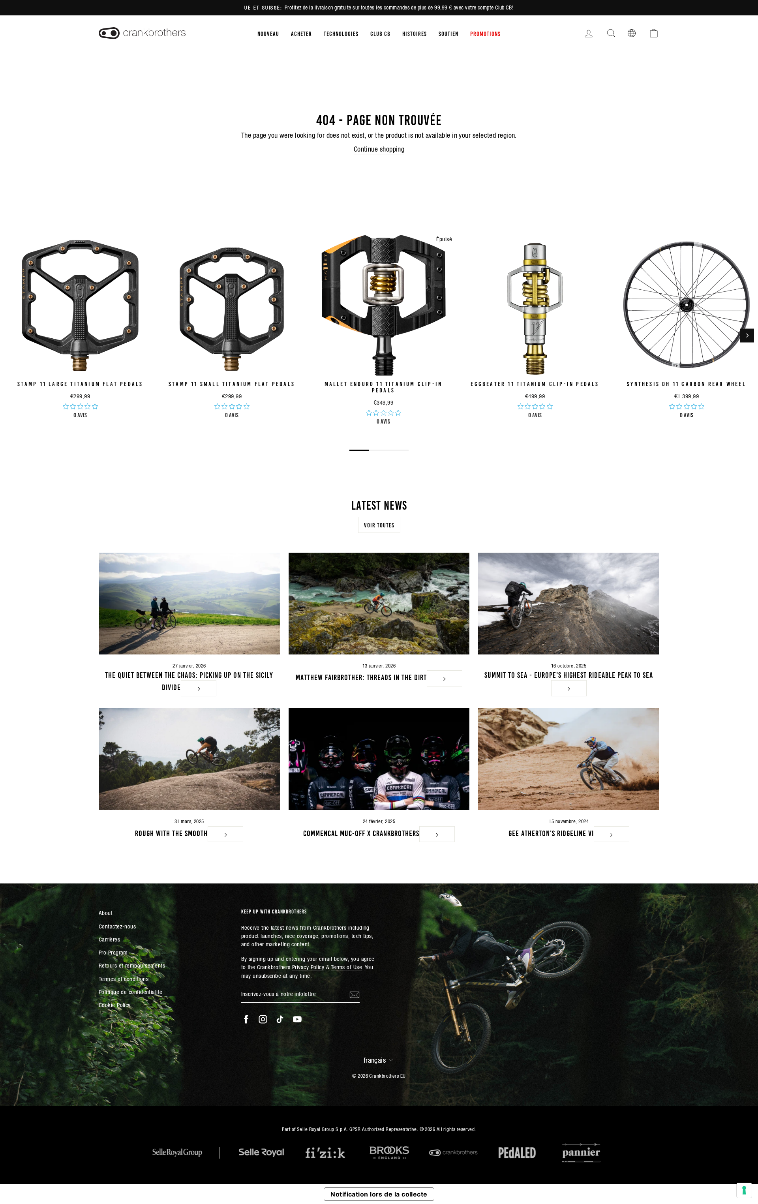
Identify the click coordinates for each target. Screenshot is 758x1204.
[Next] (747, 335)
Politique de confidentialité (131, 991)
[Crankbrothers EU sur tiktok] (280, 1019)
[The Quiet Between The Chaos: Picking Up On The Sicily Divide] (189, 604)
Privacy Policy (308, 967)
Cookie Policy (115, 1004)
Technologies (341, 33)
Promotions (485, 33)
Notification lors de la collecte (378, 1194)
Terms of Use (346, 967)
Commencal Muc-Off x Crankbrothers (361, 832)
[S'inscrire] (354, 994)
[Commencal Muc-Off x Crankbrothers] (379, 759)
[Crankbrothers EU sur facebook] (246, 1019)
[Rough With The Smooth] (189, 759)
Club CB (380, 33)
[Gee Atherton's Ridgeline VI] (568, 759)
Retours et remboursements (132, 965)
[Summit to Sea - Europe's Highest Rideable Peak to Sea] (568, 604)
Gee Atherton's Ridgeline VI (551, 832)
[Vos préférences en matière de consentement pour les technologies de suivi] (744, 1190)
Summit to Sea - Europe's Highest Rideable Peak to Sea (568, 674)
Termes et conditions (123, 978)
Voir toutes (379, 524)
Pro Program (113, 952)
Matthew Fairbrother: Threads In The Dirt (361, 677)
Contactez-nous (117, 926)
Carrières (109, 939)
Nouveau (268, 33)
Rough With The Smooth (171, 832)
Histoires (414, 33)
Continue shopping (379, 149)
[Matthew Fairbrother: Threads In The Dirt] (379, 604)
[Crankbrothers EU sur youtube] (297, 1019)
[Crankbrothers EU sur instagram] (263, 1019)
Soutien (448, 33)
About (106, 913)
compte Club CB (495, 7)
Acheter (301, 33)
